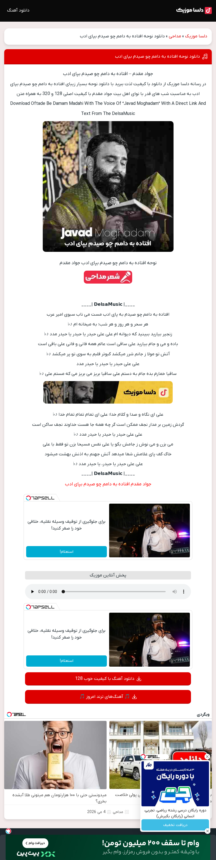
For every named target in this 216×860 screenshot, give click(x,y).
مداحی (175, 36)
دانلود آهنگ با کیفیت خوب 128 (104, 679)
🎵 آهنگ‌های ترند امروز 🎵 (104, 697)
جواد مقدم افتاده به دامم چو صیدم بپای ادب (108, 484)
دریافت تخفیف (175, 825)
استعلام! (66, 552)
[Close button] (207, 756)
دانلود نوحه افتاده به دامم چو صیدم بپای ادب (157, 56)
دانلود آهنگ (18, 10)
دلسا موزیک (196, 36)
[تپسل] (28, 498)
